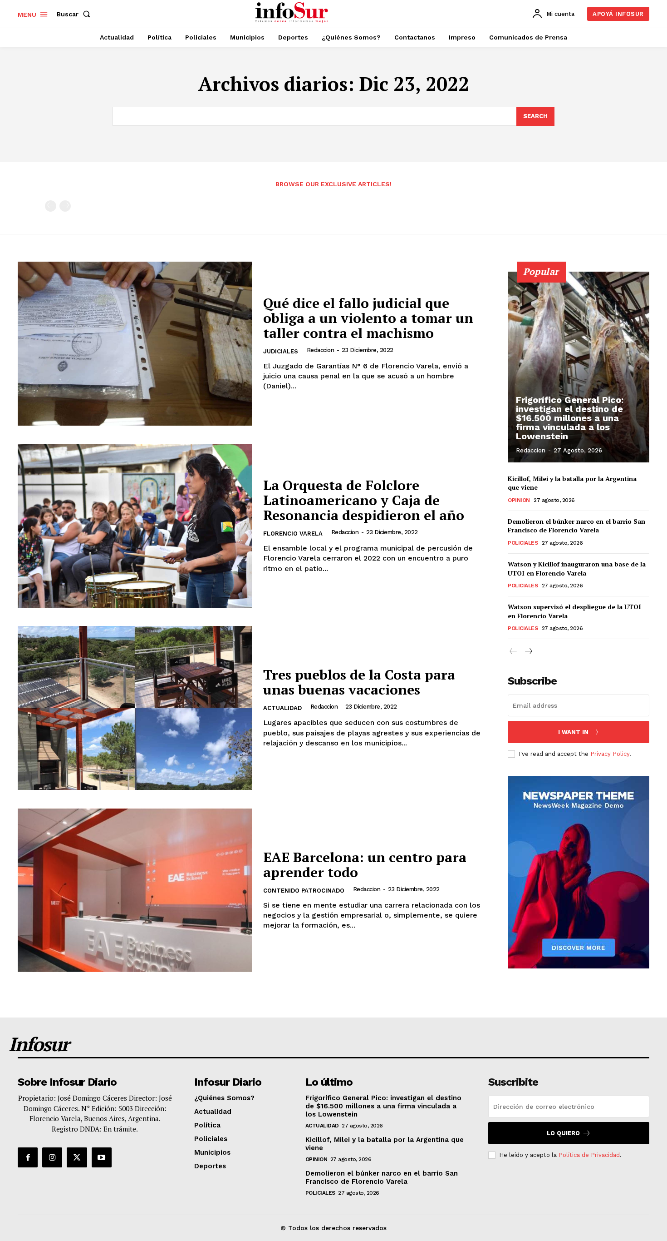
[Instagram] (52, 1157)
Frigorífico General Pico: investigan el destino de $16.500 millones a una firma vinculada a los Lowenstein (569, 418)
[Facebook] (28, 1157)
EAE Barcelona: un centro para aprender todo (364, 864)
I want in (573, 732)
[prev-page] (50, 206)
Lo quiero (563, 1133)
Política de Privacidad (589, 1155)
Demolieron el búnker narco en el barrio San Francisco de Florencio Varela (576, 526)
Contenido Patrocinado (303, 890)
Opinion (519, 500)
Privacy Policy (609, 753)
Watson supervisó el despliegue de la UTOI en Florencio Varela (574, 611)
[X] (77, 1157)
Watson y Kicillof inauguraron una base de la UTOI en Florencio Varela (577, 568)
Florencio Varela (293, 533)
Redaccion (320, 350)
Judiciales (280, 351)
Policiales (523, 543)
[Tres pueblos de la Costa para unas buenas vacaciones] (135, 708)
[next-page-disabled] (65, 206)
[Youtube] (102, 1157)
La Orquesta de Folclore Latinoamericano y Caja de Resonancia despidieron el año (363, 500)
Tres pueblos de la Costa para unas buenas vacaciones (359, 682)
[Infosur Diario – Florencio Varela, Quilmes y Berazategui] (292, 12)
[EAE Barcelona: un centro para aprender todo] (135, 890)
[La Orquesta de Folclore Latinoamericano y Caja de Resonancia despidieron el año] (135, 526)
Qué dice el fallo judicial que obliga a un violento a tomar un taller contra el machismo (368, 318)
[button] (75, 14)
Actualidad (282, 708)
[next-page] (528, 651)
